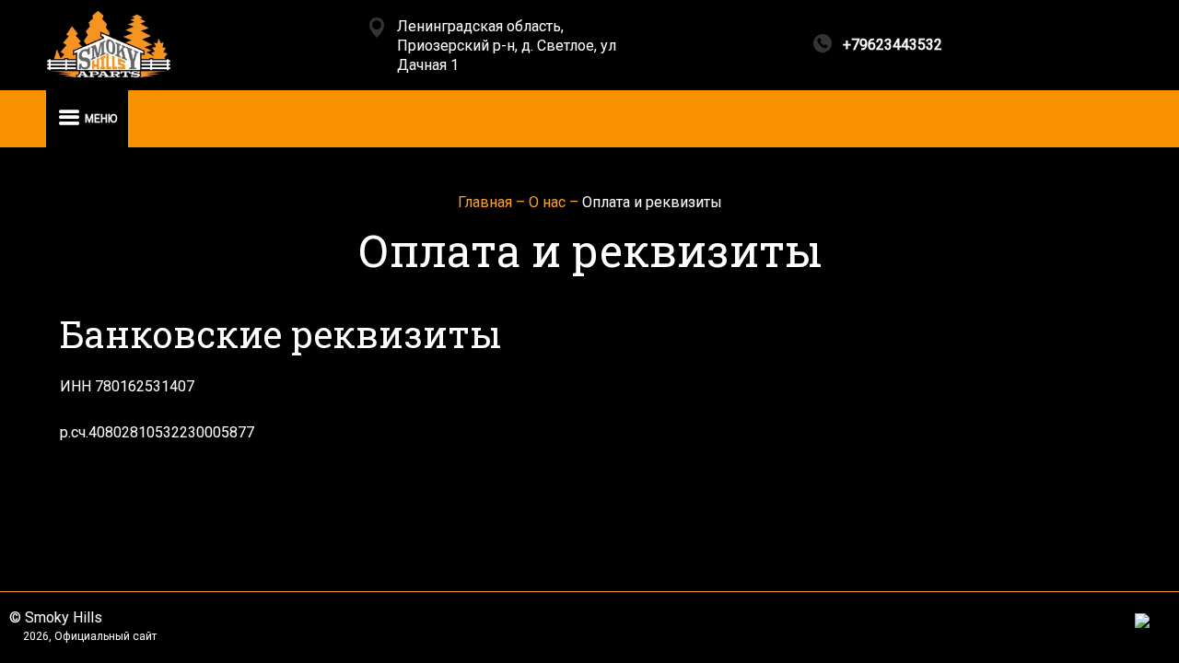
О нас (549, 202)
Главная (487, 202)
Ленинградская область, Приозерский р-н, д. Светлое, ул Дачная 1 (506, 45)
